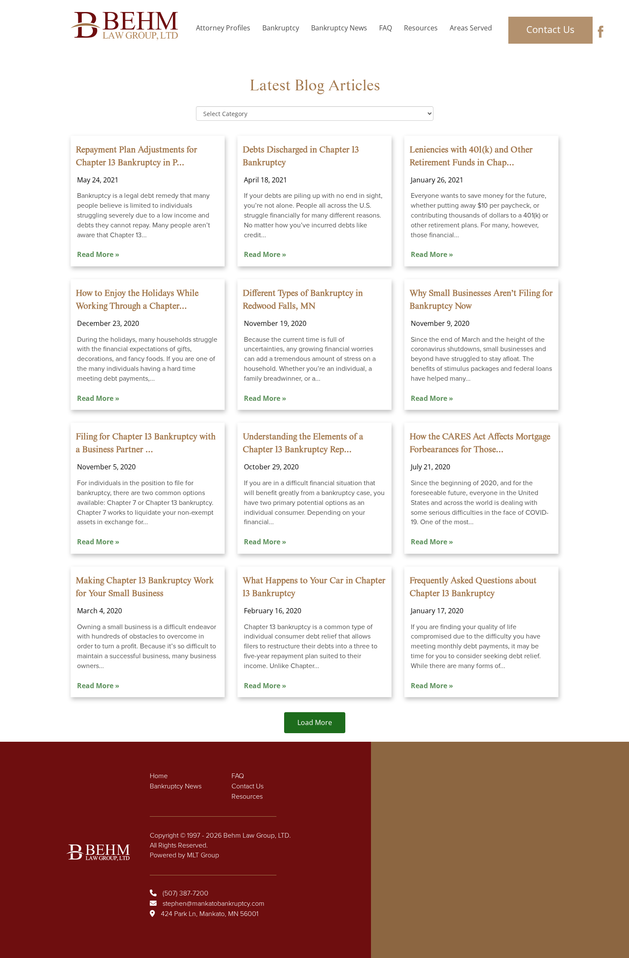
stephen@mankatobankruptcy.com (213, 903)
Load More (314, 722)
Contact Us (550, 29)
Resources (421, 28)
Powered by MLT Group (184, 855)
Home (159, 776)
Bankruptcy (280, 28)
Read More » (98, 254)
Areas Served (471, 28)
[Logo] (127, 26)
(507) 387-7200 (185, 893)
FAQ (385, 28)
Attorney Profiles (223, 28)
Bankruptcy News (339, 28)
